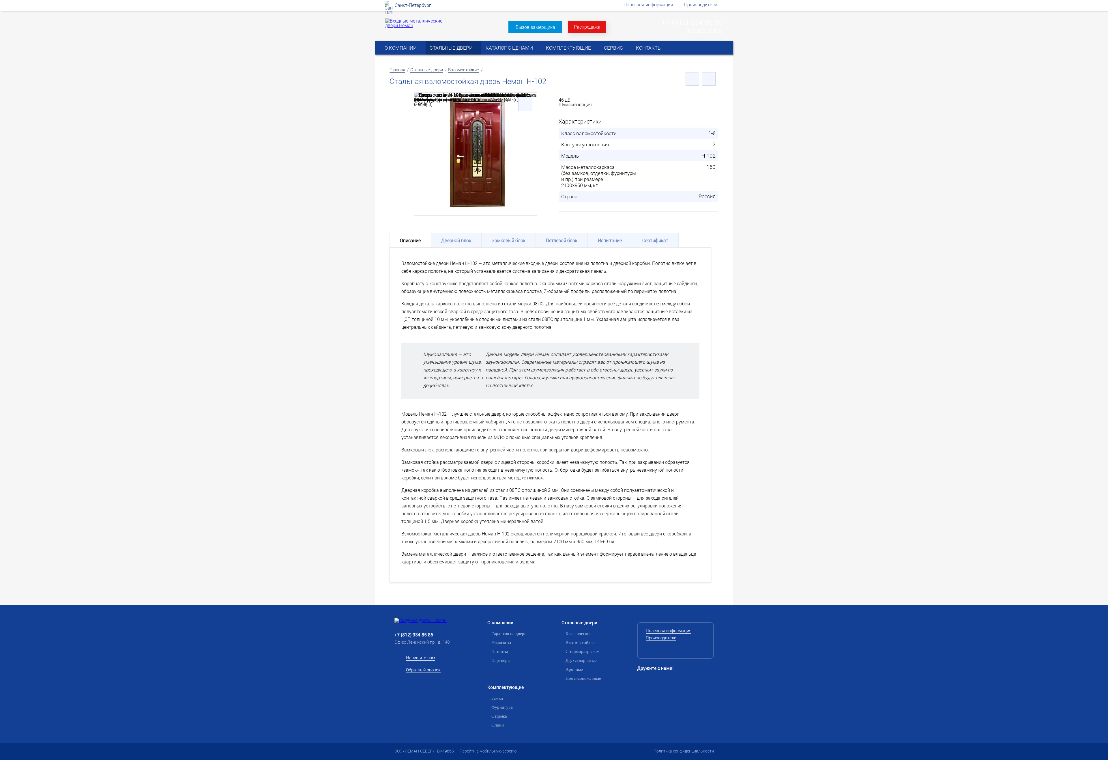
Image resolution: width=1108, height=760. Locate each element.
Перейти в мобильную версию (488, 751)
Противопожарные (583, 678)
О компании (401, 47)
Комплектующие (568, 47)
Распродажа (587, 27)
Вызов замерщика (535, 27)
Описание (410, 240)
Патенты (499, 651)
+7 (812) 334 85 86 (692, 22)
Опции (497, 725)
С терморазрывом (583, 651)
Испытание (610, 240)
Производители (700, 4)
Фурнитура (502, 707)
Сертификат (655, 240)
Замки (497, 698)
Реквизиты (501, 642)
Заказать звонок (704, 30)
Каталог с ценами (509, 47)
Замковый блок (508, 240)
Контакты (649, 47)
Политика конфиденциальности (684, 751)
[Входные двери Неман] (429, 620)
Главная (397, 69)
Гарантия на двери (509, 633)
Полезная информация (648, 4)
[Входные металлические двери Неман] (415, 25)
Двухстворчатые (581, 660)
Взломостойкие (463, 69)
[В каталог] (692, 79)
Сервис (613, 47)
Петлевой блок (561, 240)
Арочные (574, 669)
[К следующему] (709, 79)
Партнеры (500, 660)
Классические (579, 633)
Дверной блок (456, 240)
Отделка (499, 716)
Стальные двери (451, 47)
